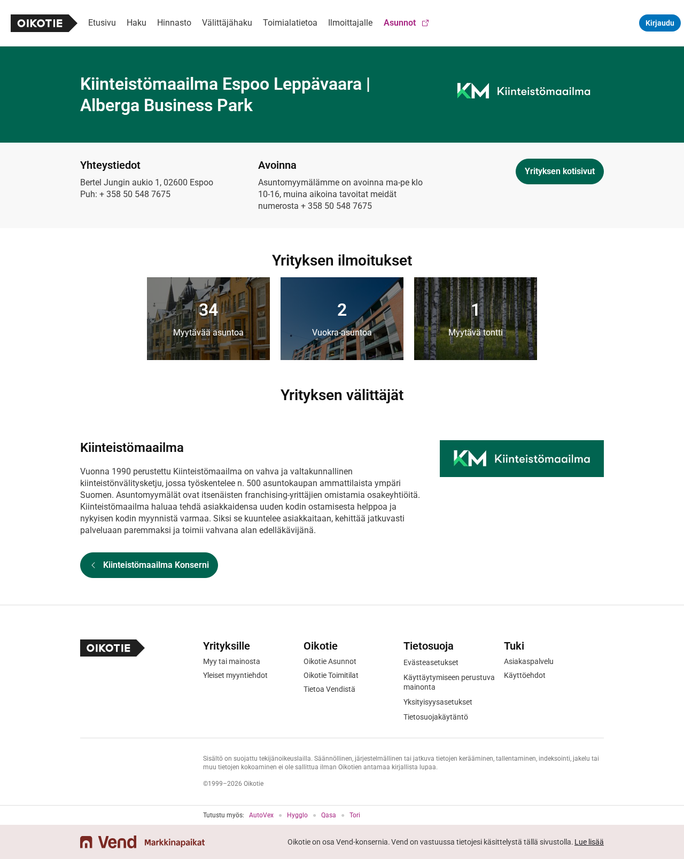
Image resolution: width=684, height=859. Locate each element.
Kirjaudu (660, 23)
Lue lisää (589, 842)
